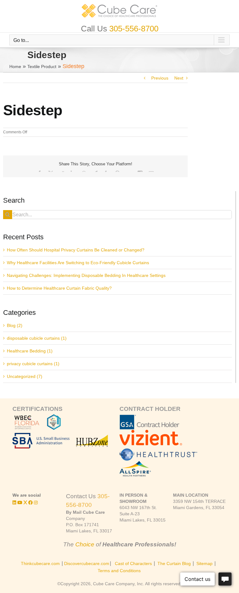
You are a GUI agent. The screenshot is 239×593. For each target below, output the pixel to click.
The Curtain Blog (174, 563)
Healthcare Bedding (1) (30, 350)
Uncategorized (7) (24, 376)
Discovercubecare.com (86, 563)
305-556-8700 (133, 28)
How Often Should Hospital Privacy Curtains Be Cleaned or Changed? (75, 249)
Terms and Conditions (119, 570)
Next (178, 78)
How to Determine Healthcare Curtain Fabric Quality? (59, 288)
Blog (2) (14, 325)
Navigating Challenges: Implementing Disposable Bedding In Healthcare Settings (86, 275)
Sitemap (204, 563)
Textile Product (41, 66)
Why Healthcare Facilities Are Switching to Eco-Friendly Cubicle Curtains (78, 262)
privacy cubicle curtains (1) (33, 363)
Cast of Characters (133, 563)
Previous (159, 78)
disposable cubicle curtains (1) (37, 338)
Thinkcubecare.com (40, 563)
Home (15, 66)
